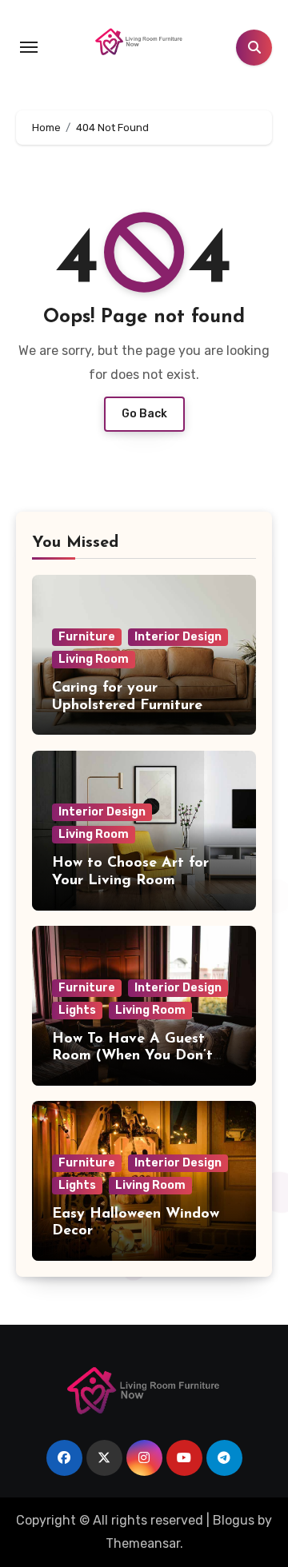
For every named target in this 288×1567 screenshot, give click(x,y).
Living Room (93, 659)
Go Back (144, 414)
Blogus (233, 1520)
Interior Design (178, 637)
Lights (77, 1010)
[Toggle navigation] (29, 47)
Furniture (86, 637)
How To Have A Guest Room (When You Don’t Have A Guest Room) (132, 1056)
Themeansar (143, 1543)
